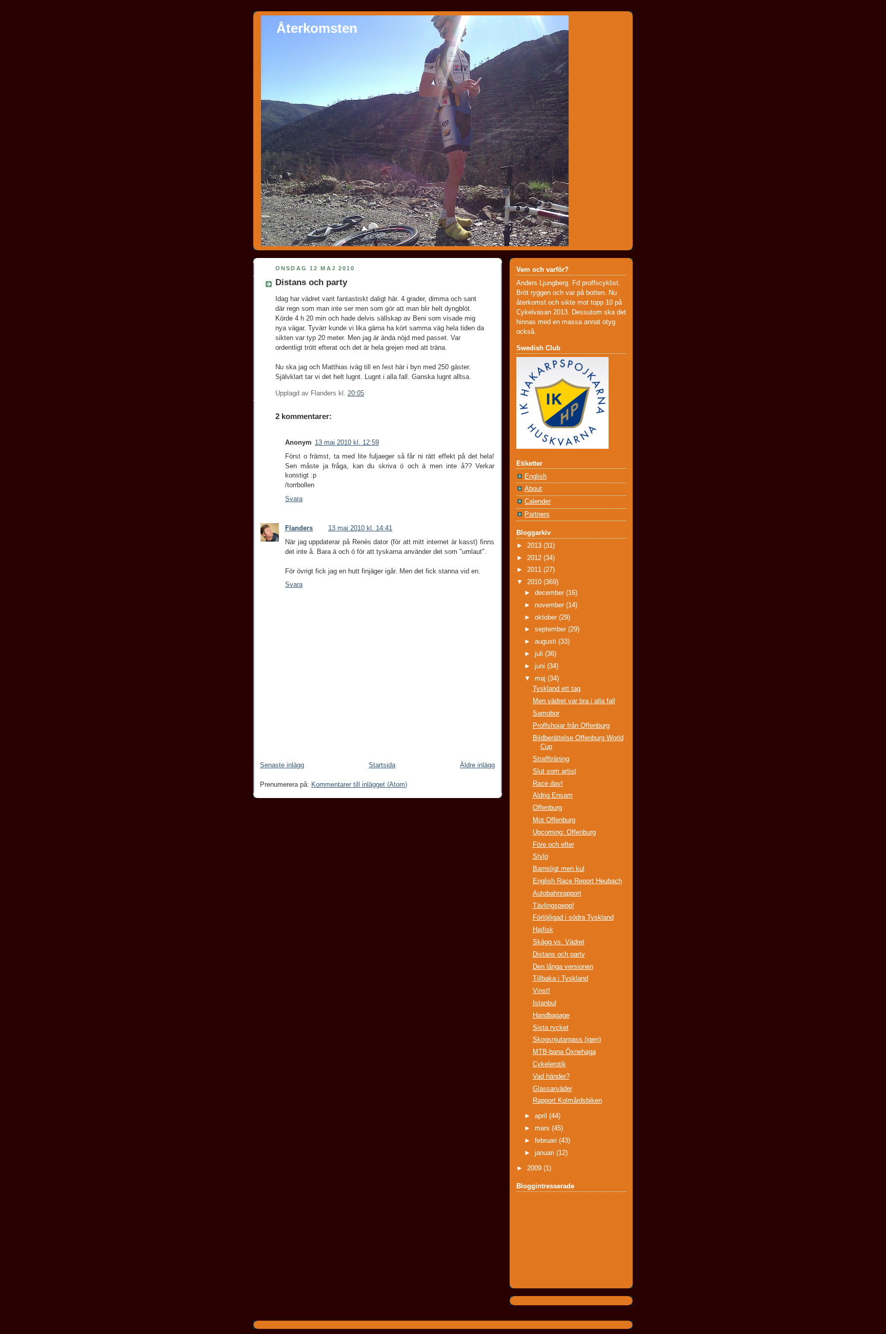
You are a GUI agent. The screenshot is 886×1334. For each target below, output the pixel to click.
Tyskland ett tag (556, 688)
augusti (546, 641)
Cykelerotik (549, 1064)
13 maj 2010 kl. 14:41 (360, 528)
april (542, 1116)
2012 (535, 558)
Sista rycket (551, 1027)
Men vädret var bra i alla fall (574, 701)
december (550, 592)
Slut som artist (554, 771)
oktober (547, 617)
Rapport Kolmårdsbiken (567, 1100)
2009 (535, 1168)
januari (545, 1153)
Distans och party (311, 282)
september (551, 629)
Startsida (382, 765)
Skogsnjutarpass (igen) (567, 1039)
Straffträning (551, 759)
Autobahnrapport (557, 893)
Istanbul (544, 1003)
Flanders (299, 528)
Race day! (548, 783)
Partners (537, 514)
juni (541, 666)
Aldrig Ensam (553, 795)
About (533, 488)
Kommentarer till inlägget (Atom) (359, 784)
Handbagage (551, 1015)
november (550, 605)
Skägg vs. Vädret (559, 942)
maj (541, 678)
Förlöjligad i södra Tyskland (573, 917)
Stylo (540, 856)
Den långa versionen (563, 966)
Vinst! (541, 990)
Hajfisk (543, 929)
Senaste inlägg (282, 765)
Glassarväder (552, 1088)
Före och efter (553, 844)
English (536, 476)
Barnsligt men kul (559, 868)
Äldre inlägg (477, 765)
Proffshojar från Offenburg (571, 725)
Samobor (546, 713)
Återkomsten (316, 28)
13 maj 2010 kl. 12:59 (347, 442)
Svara (294, 499)
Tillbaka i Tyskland (560, 978)
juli (540, 654)
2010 (535, 582)
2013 (535, 545)
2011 (535, 569)
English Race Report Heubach (577, 881)
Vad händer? (551, 1076)
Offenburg (547, 807)
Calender (538, 501)
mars (543, 1128)
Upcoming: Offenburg (564, 832)
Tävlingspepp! (553, 905)
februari (547, 1140)
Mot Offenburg (554, 820)
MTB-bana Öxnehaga (564, 1052)
